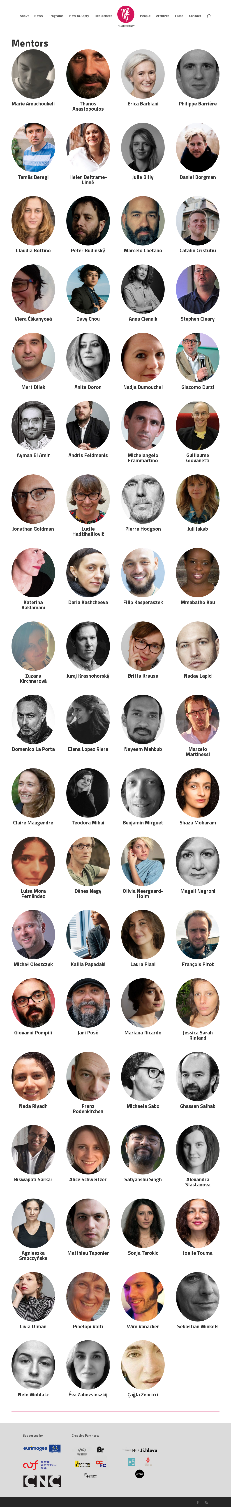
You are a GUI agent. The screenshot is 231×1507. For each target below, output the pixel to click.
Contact (195, 16)
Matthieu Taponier (88, 1253)
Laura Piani (143, 964)
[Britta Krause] (142, 646)
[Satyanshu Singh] (142, 1149)
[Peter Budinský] (88, 221)
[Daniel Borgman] (197, 147)
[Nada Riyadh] (33, 1076)
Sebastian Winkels (198, 1326)
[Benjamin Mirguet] (142, 793)
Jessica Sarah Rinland (198, 1035)
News (38, 16)
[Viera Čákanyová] (33, 289)
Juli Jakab (197, 529)
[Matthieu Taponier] (88, 1223)
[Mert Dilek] (33, 357)
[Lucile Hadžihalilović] (88, 499)
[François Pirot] (197, 934)
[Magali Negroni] (197, 861)
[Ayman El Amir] (33, 425)
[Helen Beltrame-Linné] (88, 147)
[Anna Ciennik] (142, 289)
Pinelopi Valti (88, 1326)
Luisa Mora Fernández (33, 893)
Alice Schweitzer (88, 1179)
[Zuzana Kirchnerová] (33, 646)
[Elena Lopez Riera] (88, 719)
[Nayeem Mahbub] (142, 719)
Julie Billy (143, 177)
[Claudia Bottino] (33, 221)
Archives (162, 16)
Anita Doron (88, 387)
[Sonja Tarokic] (142, 1223)
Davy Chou (88, 319)
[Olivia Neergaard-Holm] (142, 861)
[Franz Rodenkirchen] (88, 1076)
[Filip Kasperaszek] (142, 572)
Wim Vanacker (143, 1326)
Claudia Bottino (33, 250)
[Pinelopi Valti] (88, 1297)
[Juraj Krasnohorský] (88, 646)
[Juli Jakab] (197, 499)
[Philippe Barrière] (197, 74)
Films (179, 16)
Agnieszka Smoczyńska (33, 1255)
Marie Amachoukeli (33, 103)
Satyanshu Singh (143, 1179)
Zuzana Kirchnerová (33, 678)
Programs (56, 16)
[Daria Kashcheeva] (88, 572)
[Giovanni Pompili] (33, 1003)
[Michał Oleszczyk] (33, 934)
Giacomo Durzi (197, 387)
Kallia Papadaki (88, 964)
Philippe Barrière (198, 103)
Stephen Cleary (198, 319)
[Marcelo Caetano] (142, 221)
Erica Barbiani (143, 103)
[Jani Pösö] (88, 1003)
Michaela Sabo (143, 1106)
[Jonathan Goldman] (33, 499)
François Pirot (198, 964)
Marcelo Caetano (143, 250)
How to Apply (79, 16)
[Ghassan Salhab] (197, 1076)
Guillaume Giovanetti (198, 457)
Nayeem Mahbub (143, 749)
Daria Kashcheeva (88, 602)
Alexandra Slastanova (197, 1181)
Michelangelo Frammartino (143, 457)
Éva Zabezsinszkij (88, 1394)
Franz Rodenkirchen (88, 1108)
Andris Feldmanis (88, 455)
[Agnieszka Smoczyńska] (33, 1223)
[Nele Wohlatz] (33, 1365)
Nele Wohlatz (33, 1394)
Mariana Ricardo (143, 1032)
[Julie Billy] (142, 147)
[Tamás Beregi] (33, 147)
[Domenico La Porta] (33, 719)
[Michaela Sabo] (142, 1076)
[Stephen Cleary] (197, 289)
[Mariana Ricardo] (142, 1003)
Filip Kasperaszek (143, 602)
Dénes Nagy (88, 891)
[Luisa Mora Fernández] (33, 861)
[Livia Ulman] (33, 1297)
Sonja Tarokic (143, 1253)
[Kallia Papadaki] (88, 934)
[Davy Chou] (88, 289)
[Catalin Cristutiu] (197, 221)
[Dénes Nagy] (88, 861)
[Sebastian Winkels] (197, 1297)
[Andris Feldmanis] (88, 425)
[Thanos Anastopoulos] (88, 74)
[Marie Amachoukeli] (33, 74)
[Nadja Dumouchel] (142, 357)
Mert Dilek (33, 387)
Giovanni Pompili (33, 1032)
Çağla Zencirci (142, 1394)
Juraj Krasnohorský (88, 676)
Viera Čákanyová (33, 319)
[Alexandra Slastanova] (197, 1149)
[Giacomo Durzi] (197, 357)
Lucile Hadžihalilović (88, 531)
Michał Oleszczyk (33, 964)
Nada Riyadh (33, 1106)
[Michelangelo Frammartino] (142, 425)
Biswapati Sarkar (33, 1179)
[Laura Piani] (142, 934)
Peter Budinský (88, 250)
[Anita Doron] (88, 357)
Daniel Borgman (198, 177)
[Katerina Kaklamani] (33, 572)
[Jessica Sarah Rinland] (197, 1003)
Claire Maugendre (33, 822)
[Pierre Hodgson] (142, 499)
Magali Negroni (197, 891)
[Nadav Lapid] (197, 646)
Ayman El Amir (33, 455)
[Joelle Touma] (197, 1223)
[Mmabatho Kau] (197, 572)
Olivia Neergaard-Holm (143, 893)
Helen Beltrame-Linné (88, 179)
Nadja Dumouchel (143, 387)
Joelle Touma (198, 1253)
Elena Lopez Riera (88, 749)
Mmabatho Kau (198, 602)
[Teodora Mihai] (88, 793)
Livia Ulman (33, 1326)
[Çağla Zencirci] (142, 1365)
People (145, 16)
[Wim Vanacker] (142, 1297)
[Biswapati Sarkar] (33, 1149)
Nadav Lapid (198, 676)
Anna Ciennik (143, 319)
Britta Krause (143, 676)
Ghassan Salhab (197, 1106)
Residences (103, 16)
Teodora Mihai (88, 822)
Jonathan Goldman (33, 529)
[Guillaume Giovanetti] (197, 425)
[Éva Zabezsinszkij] (88, 1365)
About (24, 16)
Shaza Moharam (198, 822)
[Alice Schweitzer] (88, 1149)
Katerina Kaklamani (33, 604)
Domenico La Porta (33, 749)
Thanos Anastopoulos (88, 106)
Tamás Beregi (33, 177)
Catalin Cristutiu (198, 250)
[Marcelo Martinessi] (197, 719)
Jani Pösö (88, 1032)
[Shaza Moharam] (197, 793)
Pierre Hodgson (143, 529)
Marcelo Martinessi (198, 751)
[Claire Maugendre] (33, 793)
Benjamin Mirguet (143, 822)
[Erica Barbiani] (142, 74)
